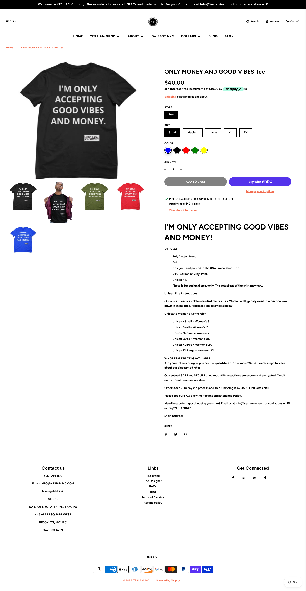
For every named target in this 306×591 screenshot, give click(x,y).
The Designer (153, 481)
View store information (183, 210)
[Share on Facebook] (165, 434)
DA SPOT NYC (163, 36)
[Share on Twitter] (175, 434)
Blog (153, 492)
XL (230, 132)
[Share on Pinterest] (185, 434)
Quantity (170, 162)
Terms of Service (153, 497)
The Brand (153, 476)
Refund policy (153, 502)
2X (246, 132)
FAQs (229, 36)
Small (172, 132)
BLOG (213, 36)
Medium (192, 132)
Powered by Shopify (168, 580)
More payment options (260, 191)
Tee (171, 114)
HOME (78, 36)
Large (213, 132)
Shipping (170, 96)
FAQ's (188, 395)
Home (9, 47)
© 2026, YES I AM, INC (136, 580)
